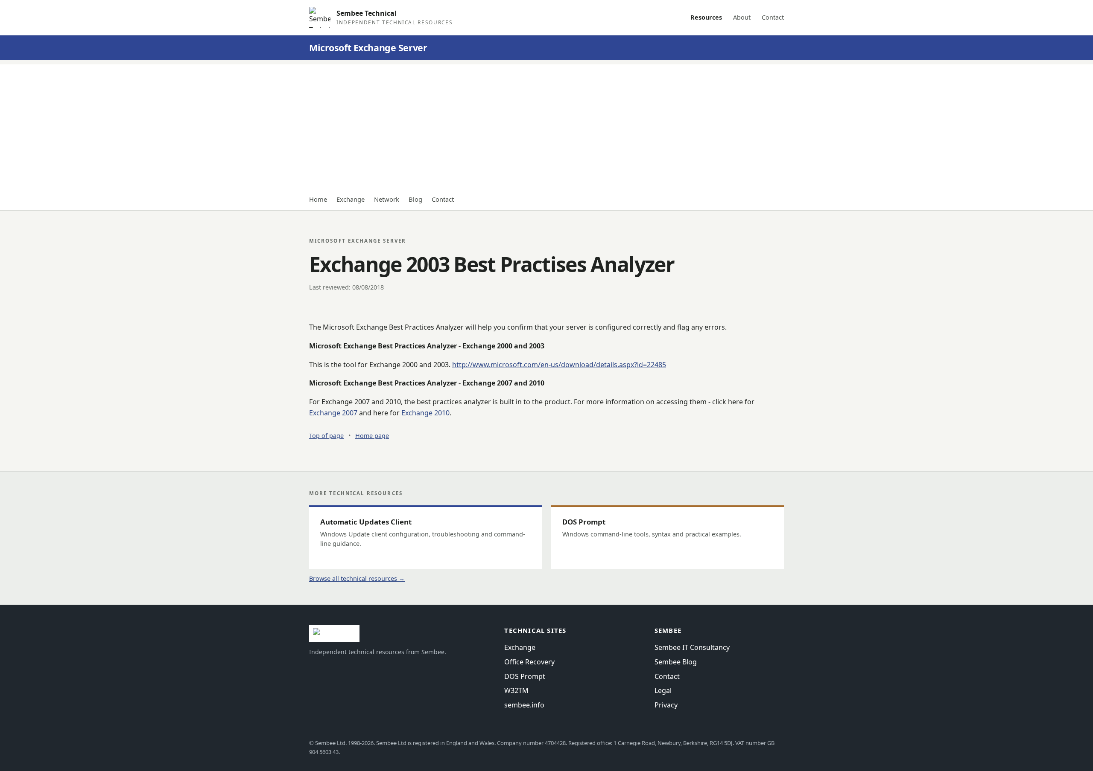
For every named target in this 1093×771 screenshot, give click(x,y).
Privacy (666, 705)
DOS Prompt (524, 676)
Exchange (350, 199)
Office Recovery (529, 662)
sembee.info (524, 705)
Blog (415, 199)
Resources (706, 17)
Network (386, 199)
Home (318, 199)
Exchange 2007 (333, 412)
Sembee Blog (676, 662)
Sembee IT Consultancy (692, 647)
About (742, 17)
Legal (663, 690)
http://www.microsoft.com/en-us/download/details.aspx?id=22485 (559, 364)
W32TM (516, 690)
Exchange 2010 (425, 412)
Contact (773, 17)
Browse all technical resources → (357, 578)
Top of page (326, 436)
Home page (372, 436)
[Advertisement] (546, 124)
